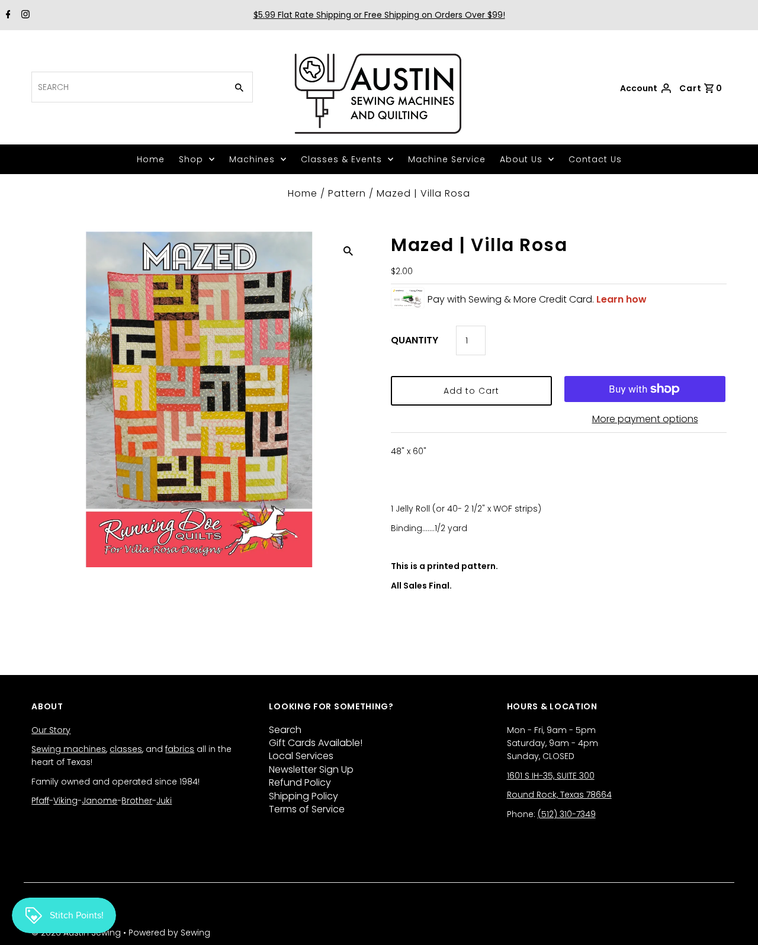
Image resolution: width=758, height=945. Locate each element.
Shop (191, 159)
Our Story (50, 730)
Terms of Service (307, 809)
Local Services (301, 756)
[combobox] (128, 87)
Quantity (414, 340)
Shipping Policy (303, 796)
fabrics (179, 749)
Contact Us (595, 159)
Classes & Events (341, 159)
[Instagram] (24, 15)
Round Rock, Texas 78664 (559, 795)
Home (151, 159)
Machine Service (447, 159)
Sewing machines (68, 749)
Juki (164, 800)
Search (285, 730)
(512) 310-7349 (567, 814)
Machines (252, 159)
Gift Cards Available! (315, 743)
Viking (65, 800)
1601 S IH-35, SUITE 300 (551, 776)
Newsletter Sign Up (311, 769)
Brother (136, 800)
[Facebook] (7, 15)
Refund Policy (300, 782)
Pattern (347, 193)
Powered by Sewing (169, 932)
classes (126, 749)
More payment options (645, 419)
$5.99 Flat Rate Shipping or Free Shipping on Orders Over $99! (379, 15)
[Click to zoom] (348, 250)
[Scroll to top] (734, 921)
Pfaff (40, 800)
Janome (99, 800)
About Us (521, 159)
